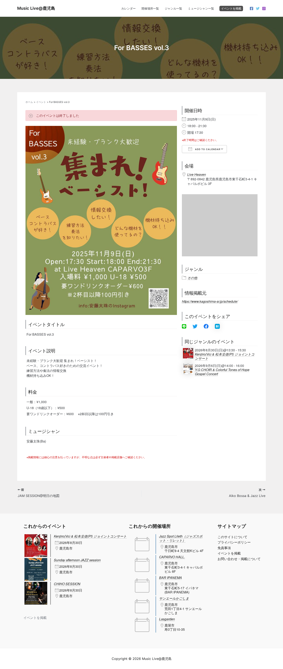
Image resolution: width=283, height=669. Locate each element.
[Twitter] (258, 8)
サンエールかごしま (174, 598)
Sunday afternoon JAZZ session (77, 560)
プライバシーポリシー (234, 542)
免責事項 (224, 548)
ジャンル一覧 (173, 8)
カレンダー (128, 8)
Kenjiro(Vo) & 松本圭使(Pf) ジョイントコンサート (224, 356)
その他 (192, 278)
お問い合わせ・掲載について (239, 559)
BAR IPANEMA (170, 577)
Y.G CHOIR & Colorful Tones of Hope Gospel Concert (222, 372)
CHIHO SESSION (67, 583)
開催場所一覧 (150, 8)
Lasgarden (167, 619)
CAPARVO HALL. (172, 556)
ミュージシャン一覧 (201, 8)
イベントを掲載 (231, 8)
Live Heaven (196, 174)
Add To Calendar (207, 149)
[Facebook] (251, 8)
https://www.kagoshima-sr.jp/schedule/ (210, 301)
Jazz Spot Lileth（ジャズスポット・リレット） (180, 538)
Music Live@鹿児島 (36, 8)
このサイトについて (232, 537)
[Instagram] (264, 8)
